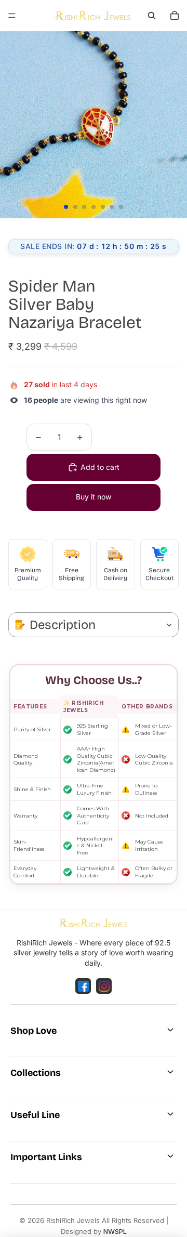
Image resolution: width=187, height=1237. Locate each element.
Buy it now (93, 496)
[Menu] (12, 16)
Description (63, 624)
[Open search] (151, 15)
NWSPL (115, 1231)
